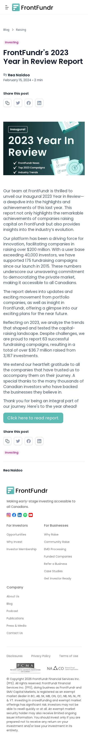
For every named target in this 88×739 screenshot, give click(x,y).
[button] (7, 7)
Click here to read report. (33, 418)
